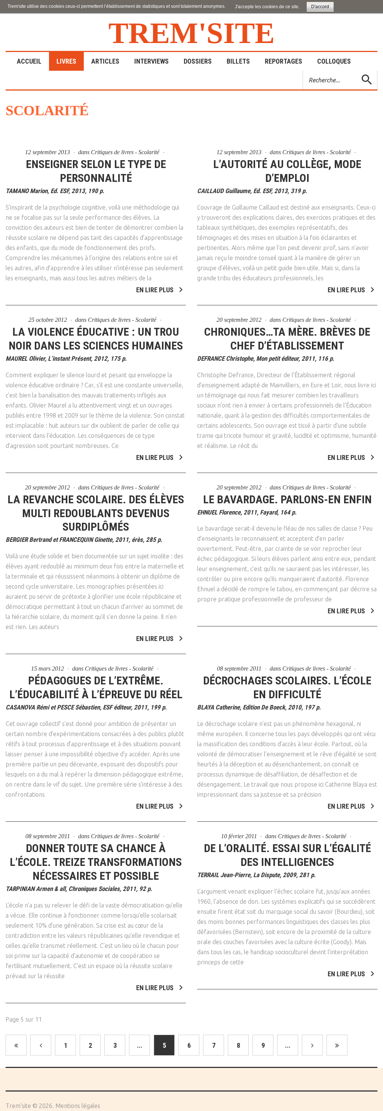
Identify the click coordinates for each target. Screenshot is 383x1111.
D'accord (320, 6)
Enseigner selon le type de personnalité (96, 171)
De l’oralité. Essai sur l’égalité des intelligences (287, 855)
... (140, 1045)
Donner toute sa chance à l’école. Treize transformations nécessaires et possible (96, 862)
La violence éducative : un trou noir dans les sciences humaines (96, 338)
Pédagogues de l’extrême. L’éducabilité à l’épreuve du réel (96, 687)
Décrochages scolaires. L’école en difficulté (287, 687)
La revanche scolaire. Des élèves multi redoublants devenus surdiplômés (95, 513)
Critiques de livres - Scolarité (125, 152)
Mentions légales (77, 1105)
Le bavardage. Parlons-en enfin (287, 499)
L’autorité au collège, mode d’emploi (287, 171)
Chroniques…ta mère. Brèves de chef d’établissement (287, 338)
